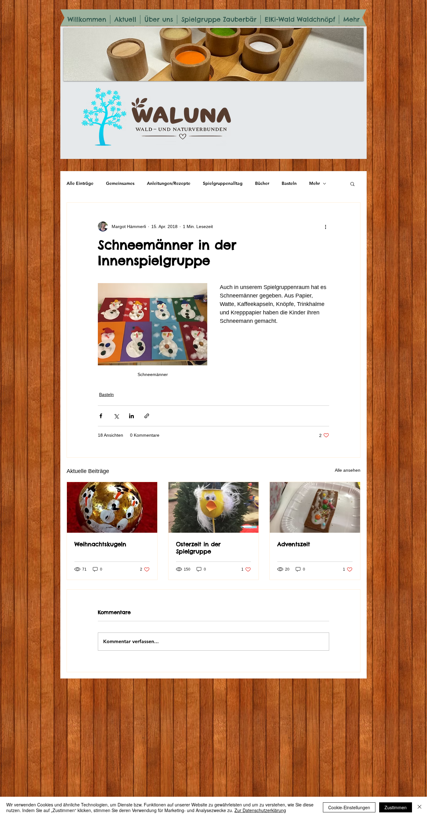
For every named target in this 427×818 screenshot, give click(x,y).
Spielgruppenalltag (223, 183)
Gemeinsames (120, 183)
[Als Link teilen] (147, 416)
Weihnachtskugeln (100, 544)
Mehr (314, 183)
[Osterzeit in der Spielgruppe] (213, 507)
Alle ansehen (347, 470)
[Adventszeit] (315, 507)
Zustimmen (395, 807)
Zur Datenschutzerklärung (260, 810)
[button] (352, 183)
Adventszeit (293, 544)
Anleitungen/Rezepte (168, 183)
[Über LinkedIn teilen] (131, 416)
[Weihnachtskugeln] (112, 507)
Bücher (262, 183)
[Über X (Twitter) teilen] (116, 416)
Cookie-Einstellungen (349, 807)
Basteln (289, 183)
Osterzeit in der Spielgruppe (198, 548)
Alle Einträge (80, 183)
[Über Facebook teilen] (101, 416)
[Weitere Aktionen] (325, 226)
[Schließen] (419, 807)
